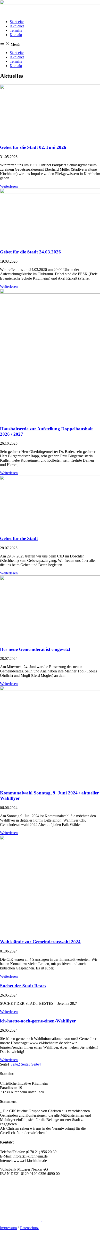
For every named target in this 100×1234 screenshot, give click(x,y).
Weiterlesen (9, 186)
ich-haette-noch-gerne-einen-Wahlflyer (38, 1020)
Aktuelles (17, 26)
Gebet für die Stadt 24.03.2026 (30, 251)
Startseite (17, 22)
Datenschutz (29, 1228)
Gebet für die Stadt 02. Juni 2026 (33, 147)
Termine (16, 30)
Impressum (8, 1228)
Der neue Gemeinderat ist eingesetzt (35, 649)
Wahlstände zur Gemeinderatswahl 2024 (40, 941)
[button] (50, 44)
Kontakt (16, 35)
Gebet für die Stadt (19, 538)
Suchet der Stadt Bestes (23, 985)
